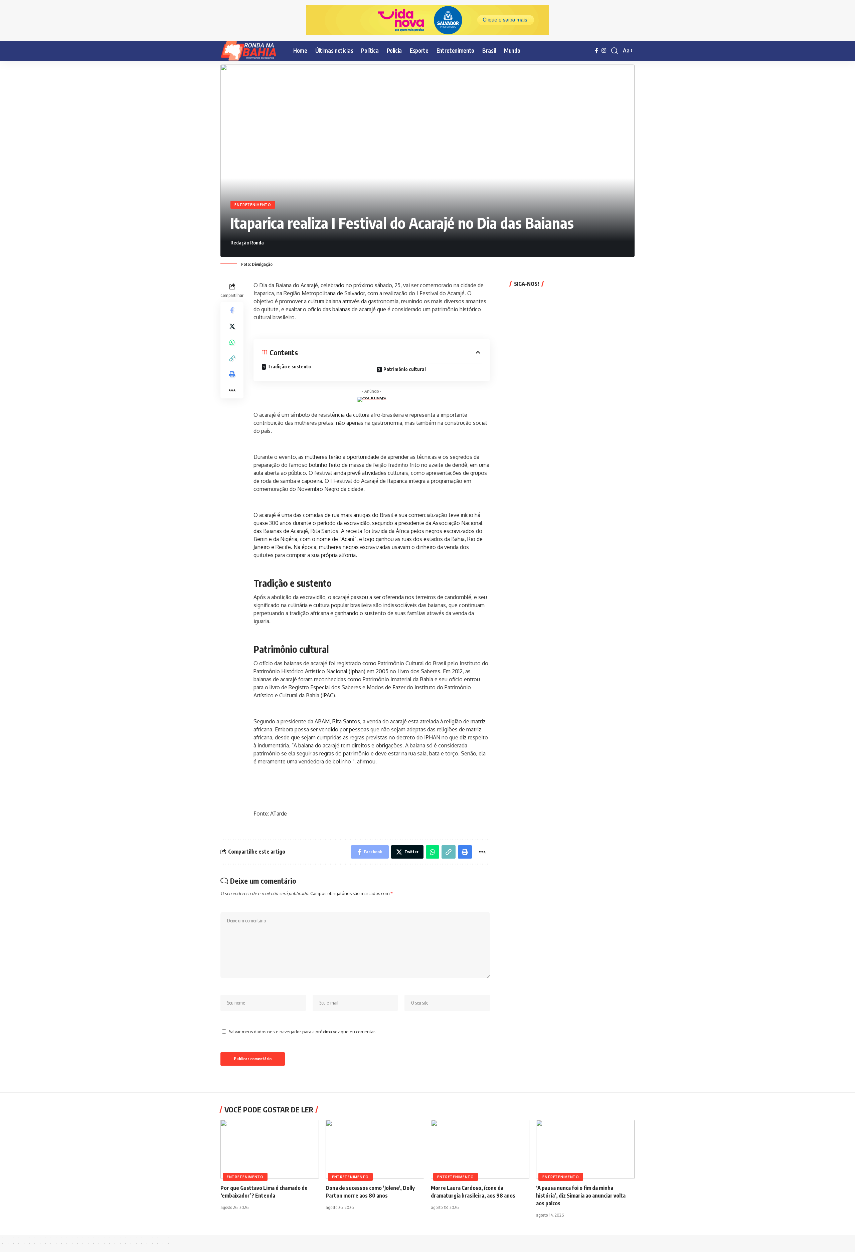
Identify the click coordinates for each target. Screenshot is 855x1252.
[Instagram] (604, 50)
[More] (232, 390)
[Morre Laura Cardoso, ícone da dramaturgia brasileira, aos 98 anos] (480, 1149)
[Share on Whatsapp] (232, 342)
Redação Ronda (247, 242)
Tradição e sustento (289, 366)
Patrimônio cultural (404, 369)
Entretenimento (252, 205)
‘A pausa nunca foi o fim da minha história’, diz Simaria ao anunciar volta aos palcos (581, 1196)
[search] (614, 50)
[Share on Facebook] (232, 310)
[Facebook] (596, 50)
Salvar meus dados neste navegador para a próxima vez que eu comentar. (302, 1031)
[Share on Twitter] (232, 326)
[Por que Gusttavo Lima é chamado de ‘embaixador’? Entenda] (269, 1149)
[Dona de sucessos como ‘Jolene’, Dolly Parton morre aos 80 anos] (375, 1149)
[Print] (232, 374)
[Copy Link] (232, 358)
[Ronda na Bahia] (251, 51)
